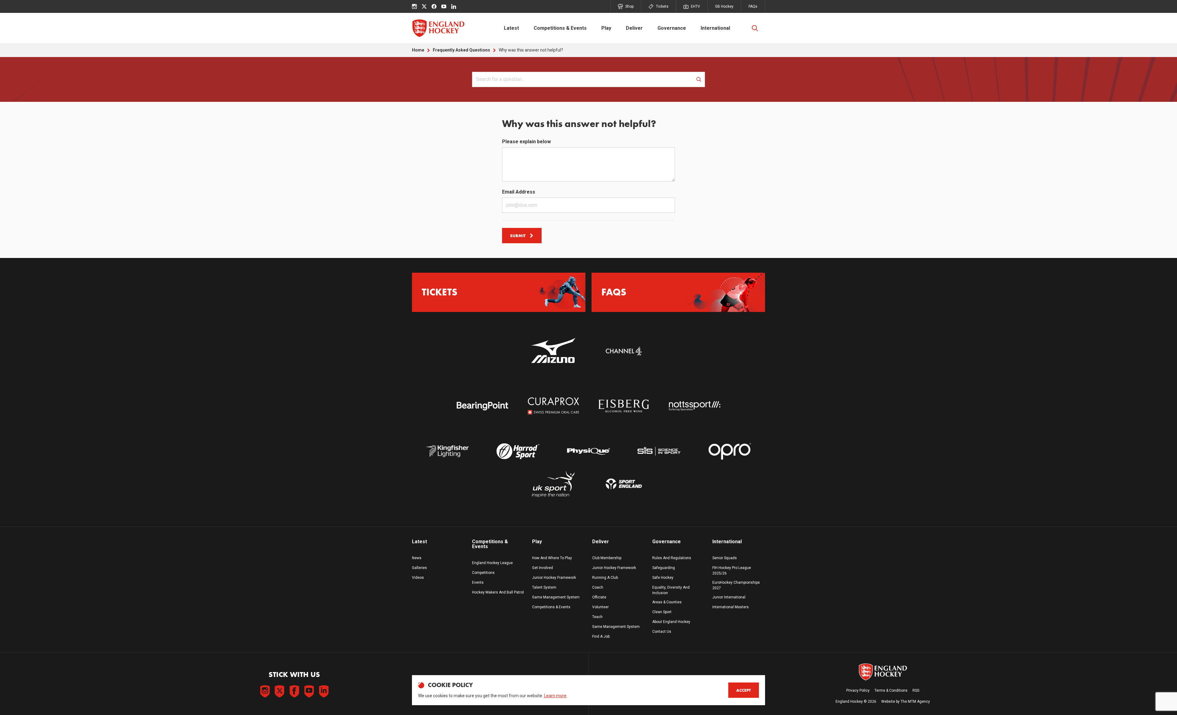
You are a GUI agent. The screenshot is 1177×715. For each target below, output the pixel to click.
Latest (511, 28)
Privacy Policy (858, 690)
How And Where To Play (552, 558)
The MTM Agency (915, 701)
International (715, 28)
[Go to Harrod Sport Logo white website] (517, 451)
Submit (518, 235)
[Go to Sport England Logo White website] (623, 484)
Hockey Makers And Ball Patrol (498, 592)
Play (606, 28)
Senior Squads (724, 558)
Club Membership (606, 558)
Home (418, 50)
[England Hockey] (438, 28)
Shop (629, 6)
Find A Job (601, 636)
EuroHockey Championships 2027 (736, 585)
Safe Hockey (662, 577)
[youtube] (443, 6)
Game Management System (556, 597)
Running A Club (605, 577)
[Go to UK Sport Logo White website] (553, 484)
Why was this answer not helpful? (531, 50)
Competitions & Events (560, 28)
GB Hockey (724, 6)
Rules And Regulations (671, 558)
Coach (597, 587)
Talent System (544, 587)
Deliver (634, 28)
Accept (743, 690)
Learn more (555, 695)
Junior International (728, 597)
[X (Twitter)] (424, 6)
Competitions (483, 573)
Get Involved (542, 568)
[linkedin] (453, 6)
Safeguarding (663, 568)
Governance (671, 28)
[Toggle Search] (755, 28)
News (416, 558)
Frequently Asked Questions (461, 50)
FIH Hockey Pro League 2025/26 (731, 570)
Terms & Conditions (891, 690)
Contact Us (661, 631)
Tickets (662, 6)
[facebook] (434, 6)
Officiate (599, 597)
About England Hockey (671, 622)
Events (478, 582)
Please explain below (526, 141)
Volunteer (600, 607)
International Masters (730, 607)
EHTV (695, 6)
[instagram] (414, 6)
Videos (418, 577)
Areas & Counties (667, 602)
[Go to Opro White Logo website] (730, 451)
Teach (597, 617)
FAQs (752, 6)
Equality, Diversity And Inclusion (671, 590)
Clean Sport (662, 612)
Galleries (419, 568)
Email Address (518, 192)
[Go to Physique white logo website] (588, 451)
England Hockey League (492, 563)
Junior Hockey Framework (554, 577)
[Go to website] (553, 351)
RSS (915, 690)
